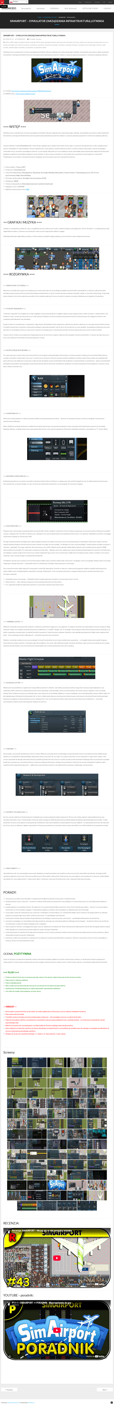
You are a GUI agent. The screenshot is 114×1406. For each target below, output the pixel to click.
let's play (76, 42)
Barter (110, 2)
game (42, 42)
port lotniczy (19, 45)
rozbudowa (33, 45)
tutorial (98, 45)
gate (58, 42)
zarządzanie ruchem (40, 47)
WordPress (31, 1402)
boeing (21, 42)
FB (104, 2)
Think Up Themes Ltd (13, 1402)
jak (64, 42)
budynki (33, 42)
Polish (15, 2)
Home (39, 17)
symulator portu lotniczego (87, 45)
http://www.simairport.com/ (25, 94)
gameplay (48, 42)
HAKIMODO (21, 39)
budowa (27, 42)
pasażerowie (98, 42)
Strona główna (26, 8)
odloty (81, 42)
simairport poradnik (51, 45)
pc (103, 42)
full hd (38, 42)
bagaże (16, 42)
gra (61, 42)
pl (105, 42)
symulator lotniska (71, 45)
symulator (61, 45)
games (54, 42)
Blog (80, 2)
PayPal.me (88, 2)
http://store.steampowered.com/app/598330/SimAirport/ (31, 91)
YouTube (97, 2)
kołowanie (69, 42)
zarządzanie (29, 47)
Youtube (54, 17)
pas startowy (88, 42)
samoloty (41, 45)
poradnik (11, 45)
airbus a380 (9, 42)
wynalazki (21, 47)
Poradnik (46, 17)
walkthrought (13, 47)
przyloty (26, 45)
